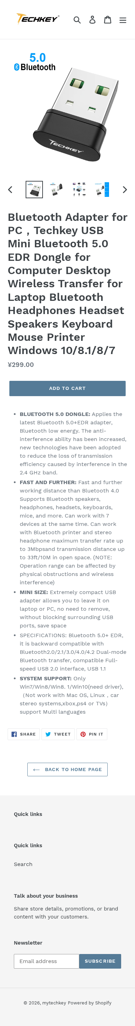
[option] (34, 189)
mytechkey (54, 1002)
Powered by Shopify (89, 1002)
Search (23, 864)
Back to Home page (72, 769)
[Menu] (122, 19)
